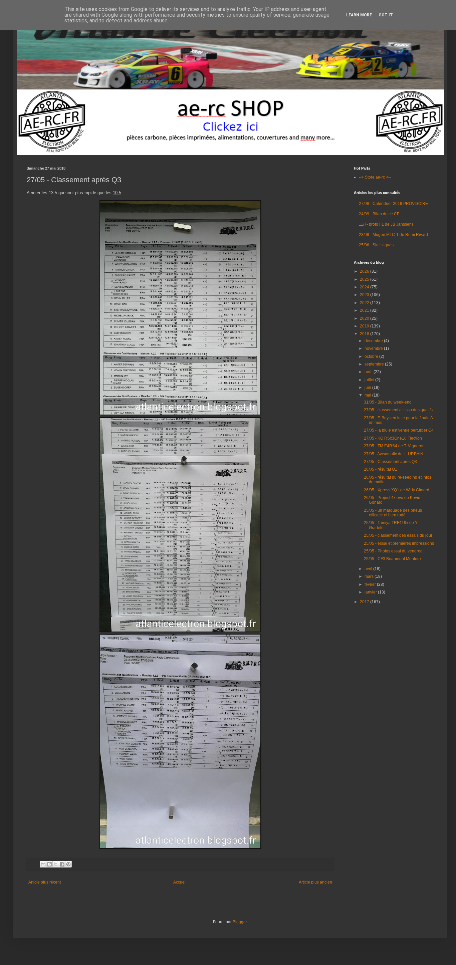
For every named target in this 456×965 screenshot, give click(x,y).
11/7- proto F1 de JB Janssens (386, 224)
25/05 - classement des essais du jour (398, 535)
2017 (365, 601)
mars (370, 576)
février (371, 584)
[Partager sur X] (55, 864)
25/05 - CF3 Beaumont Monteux (393, 558)
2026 (365, 271)
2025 (365, 279)
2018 (365, 333)
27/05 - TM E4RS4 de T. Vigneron (394, 446)
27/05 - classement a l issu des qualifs (398, 410)
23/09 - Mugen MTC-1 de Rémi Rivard (393, 234)
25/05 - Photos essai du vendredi (394, 551)
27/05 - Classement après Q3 (390, 461)
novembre (374, 348)
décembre (374, 340)
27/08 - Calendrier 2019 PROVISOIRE (393, 203)
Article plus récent (44, 882)
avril (369, 568)
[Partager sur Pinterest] (68, 864)
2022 (365, 302)
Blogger (240, 922)
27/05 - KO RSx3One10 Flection (393, 438)
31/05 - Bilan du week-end (388, 402)
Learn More (359, 15)
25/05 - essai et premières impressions (399, 543)
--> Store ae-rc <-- (375, 177)
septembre (375, 364)
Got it (386, 15)
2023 (365, 294)
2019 (365, 326)
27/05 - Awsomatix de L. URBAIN (393, 454)
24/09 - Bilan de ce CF (379, 214)
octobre (372, 356)
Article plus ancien (315, 882)
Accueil (180, 882)
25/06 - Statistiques (376, 245)
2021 (365, 310)
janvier (371, 592)
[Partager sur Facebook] (62, 864)
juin (368, 387)
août (369, 372)
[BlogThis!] (49, 864)
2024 (365, 287)
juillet (370, 380)
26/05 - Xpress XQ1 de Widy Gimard (396, 490)
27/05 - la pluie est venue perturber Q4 (399, 430)
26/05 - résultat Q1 (380, 469)
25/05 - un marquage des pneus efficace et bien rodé (393, 512)
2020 (365, 318)
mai (368, 395)
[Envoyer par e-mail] (43, 864)
